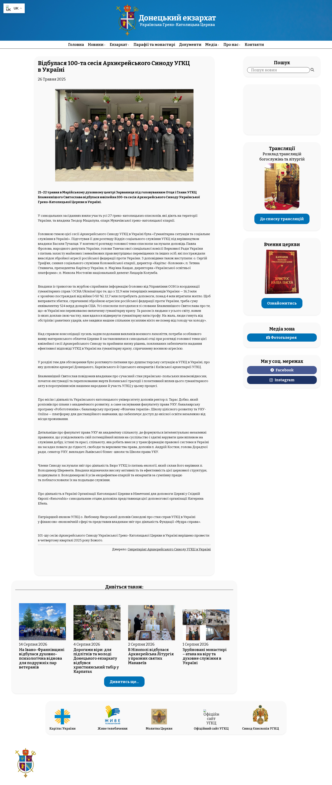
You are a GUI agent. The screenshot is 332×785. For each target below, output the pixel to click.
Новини (96, 44)
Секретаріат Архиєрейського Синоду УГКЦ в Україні (169, 549)
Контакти (254, 44)
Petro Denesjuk (283, 766)
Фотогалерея (284, 337)
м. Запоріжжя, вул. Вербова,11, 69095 (146, 761)
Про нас (230, 44)
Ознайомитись (282, 303)
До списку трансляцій (282, 218)
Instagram (284, 380)
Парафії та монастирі (154, 44)
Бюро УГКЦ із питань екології (133, 465)
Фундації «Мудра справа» (179, 522)
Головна (76, 44)
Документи (190, 44)
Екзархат (118, 44)
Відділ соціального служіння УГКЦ (142, 239)
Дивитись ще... (124, 681)
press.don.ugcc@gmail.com (146, 766)
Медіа (211, 44)
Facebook (285, 370)
